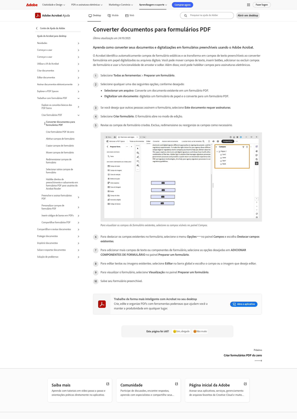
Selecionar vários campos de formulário (59, 171)
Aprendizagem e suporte (151, 4)
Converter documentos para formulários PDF (60, 123)
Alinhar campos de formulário (60, 138)
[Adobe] (32, 4)
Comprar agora (182, 4)
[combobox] (207, 15)
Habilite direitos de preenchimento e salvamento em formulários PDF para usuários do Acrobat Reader (62, 184)
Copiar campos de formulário (60, 145)
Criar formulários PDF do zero (60, 131)
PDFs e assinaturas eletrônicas (85, 4)
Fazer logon (262, 4)
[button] (248, 5)
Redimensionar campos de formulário (59, 161)
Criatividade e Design (52, 4)
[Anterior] (135, 358)
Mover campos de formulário (60, 152)
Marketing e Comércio (119, 4)
